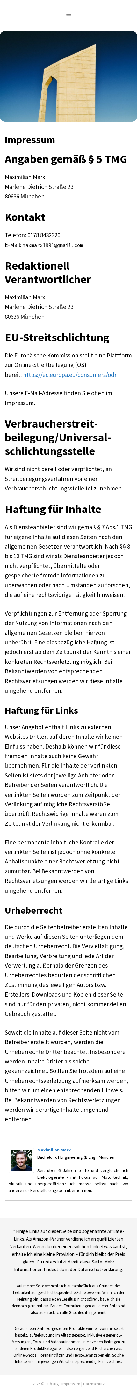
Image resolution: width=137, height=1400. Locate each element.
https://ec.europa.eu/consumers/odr (70, 374)
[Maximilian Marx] (21, 1171)
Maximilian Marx (54, 1150)
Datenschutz (94, 1384)
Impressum (70, 1384)
